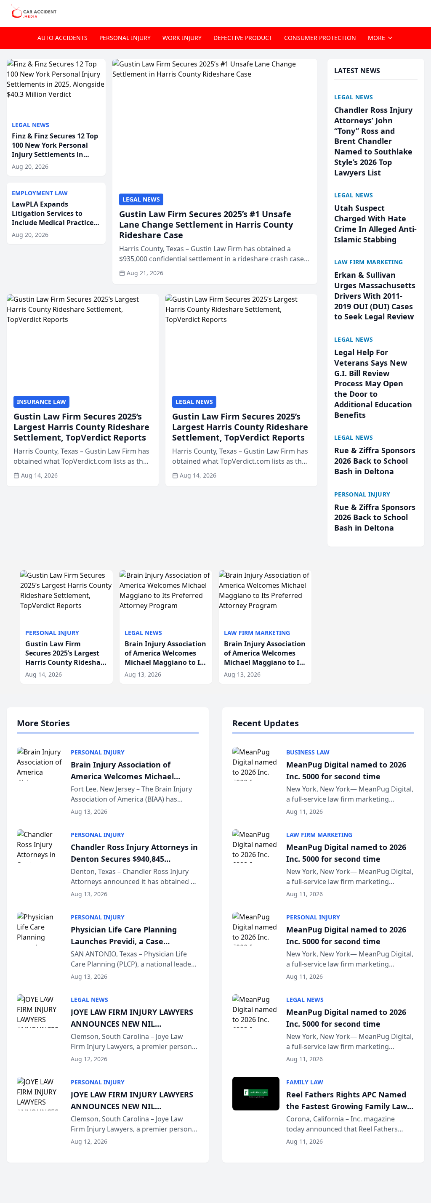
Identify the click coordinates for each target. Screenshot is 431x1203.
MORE (376, 38)
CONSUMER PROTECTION (320, 38)
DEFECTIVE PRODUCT (242, 38)
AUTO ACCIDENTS (62, 38)
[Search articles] (420, 12)
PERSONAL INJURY (125, 38)
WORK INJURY (182, 38)
